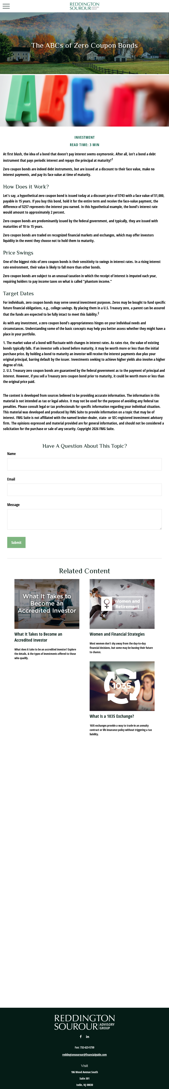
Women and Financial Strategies (117, 634)
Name (11, 453)
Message (13, 504)
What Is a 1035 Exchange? (112, 716)
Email (11, 479)
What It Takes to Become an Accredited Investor (38, 637)
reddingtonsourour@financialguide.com (84, 1054)
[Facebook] (80, 1036)
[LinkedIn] (87, 1036)
